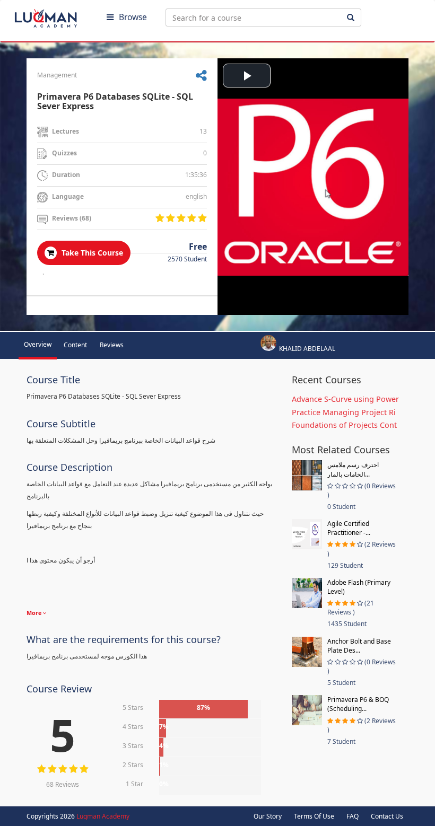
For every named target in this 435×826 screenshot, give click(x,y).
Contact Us (387, 816)
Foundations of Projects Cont (344, 425)
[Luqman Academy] (53, 16)
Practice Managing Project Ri (344, 412)
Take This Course (91, 253)
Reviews (112, 344)
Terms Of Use (314, 816)
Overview (37, 344)
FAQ (352, 816)
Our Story (268, 816)
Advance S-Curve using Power (345, 399)
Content (75, 344)
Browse (133, 17)
